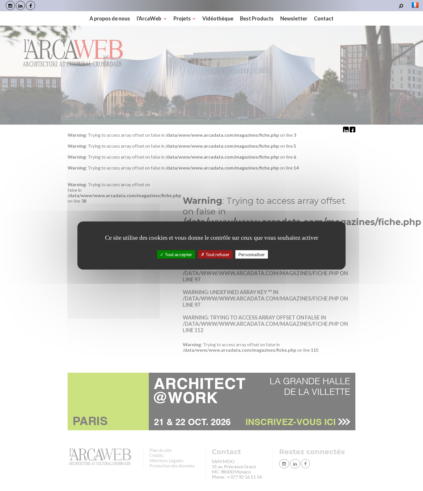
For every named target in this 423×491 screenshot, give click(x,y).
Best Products (257, 18)
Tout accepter (178, 254)
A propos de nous (109, 18)
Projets (182, 18)
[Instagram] (10, 5)
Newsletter (293, 18)
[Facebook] (30, 5)
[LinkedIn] (20, 5)
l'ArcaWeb (149, 18)
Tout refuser (217, 254)
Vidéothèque (217, 18)
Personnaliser (251, 254)
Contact (324, 18)
